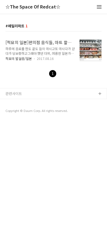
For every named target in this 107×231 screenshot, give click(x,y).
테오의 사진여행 (18, 120)
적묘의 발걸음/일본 (18, 58)
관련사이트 (13, 93)
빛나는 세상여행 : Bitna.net (27, 111)
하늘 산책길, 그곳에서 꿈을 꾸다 (30, 102)
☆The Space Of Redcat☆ (32, 7)
